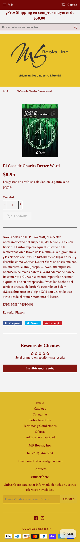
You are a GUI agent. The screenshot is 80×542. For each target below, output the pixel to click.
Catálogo (40, 408)
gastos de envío (19, 182)
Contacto (40, 469)
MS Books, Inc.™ (41, 528)
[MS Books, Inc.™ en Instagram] (42, 518)
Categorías (40, 414)
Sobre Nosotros (40, 420)
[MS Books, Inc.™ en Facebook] (36, 518)
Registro (69, 499)
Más (10, 5)
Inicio (6, 91)
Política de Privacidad (40, 437)
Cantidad (8, 197)
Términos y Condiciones (40, 426)
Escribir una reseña (40, 368)
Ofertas (40, 431)
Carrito (72, 5)
